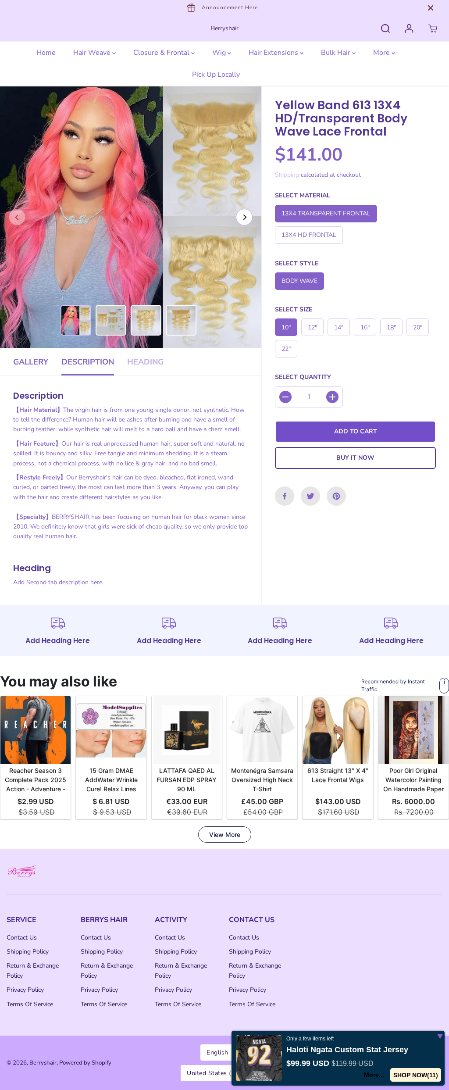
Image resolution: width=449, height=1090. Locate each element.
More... (373, 1074)
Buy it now (355, 458)
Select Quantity (303, 377)
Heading (145, 362)
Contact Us (22, 937)
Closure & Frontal (162, 52)
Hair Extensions (274, 52)
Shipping (287, 175)
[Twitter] (310, 496)
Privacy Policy (25, 990)
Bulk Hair (336, 52)
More (382, 52)
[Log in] (409, 28)
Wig (220, 52)
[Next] (244, 217)
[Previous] (17, 217)
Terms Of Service (30, 1004)
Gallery (30, 362)
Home (46, 52)
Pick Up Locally (216, 74)
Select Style (296, 263)
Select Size (293, 309)
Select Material (302, 195)
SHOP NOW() (415, 1075)
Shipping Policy (28, 951)
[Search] (385, 28)
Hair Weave (92, 52)
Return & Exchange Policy (33, 970)
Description (87, 362)
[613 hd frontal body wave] (130, 217)
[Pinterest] (336, 496)
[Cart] (432, 28)
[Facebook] (284, 496)
